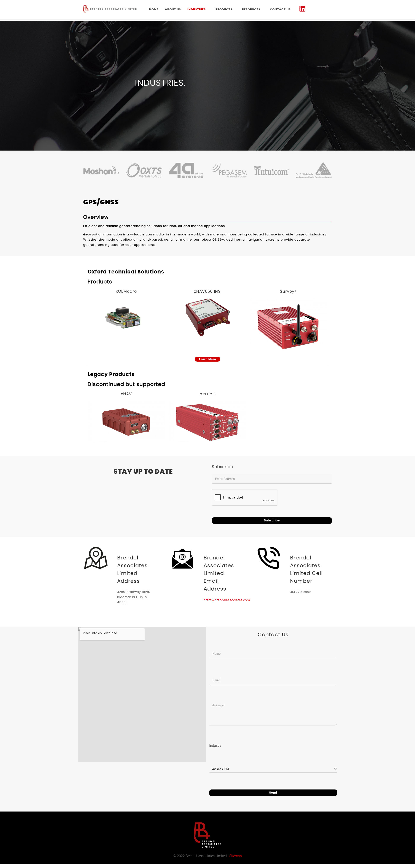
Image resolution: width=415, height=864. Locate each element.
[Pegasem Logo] (229, 170)
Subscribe (272, 520)
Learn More (207, 359)
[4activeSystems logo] (186, 170)
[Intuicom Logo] (271, 170)
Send (273, 792)
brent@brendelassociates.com (227, 600)
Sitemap (235, 855)
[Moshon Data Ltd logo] (101, 170)
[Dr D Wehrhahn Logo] (314, 170)
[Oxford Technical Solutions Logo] (144, 170)
